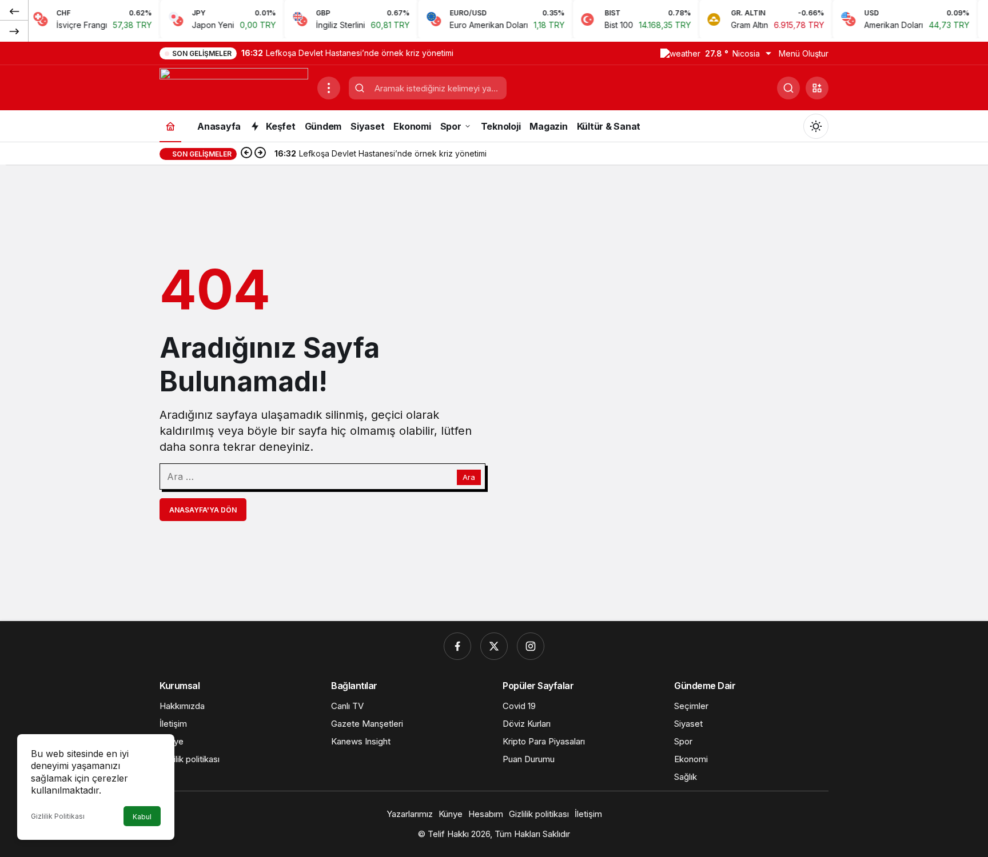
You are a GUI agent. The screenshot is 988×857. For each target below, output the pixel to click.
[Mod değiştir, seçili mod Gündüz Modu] (815, 126)
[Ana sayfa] (170, 126)
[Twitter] (494, 646)
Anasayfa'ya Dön (203, 510)
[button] (817, 88)
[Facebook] (457, 646)
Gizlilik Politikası (58, 816)
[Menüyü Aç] (328, 88)
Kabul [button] (142, 816)
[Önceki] (14, 11)
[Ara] (788, 88)
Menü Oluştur (803, 53)
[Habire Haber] (234, 87)
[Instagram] (530, 646)
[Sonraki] (14, 31)
